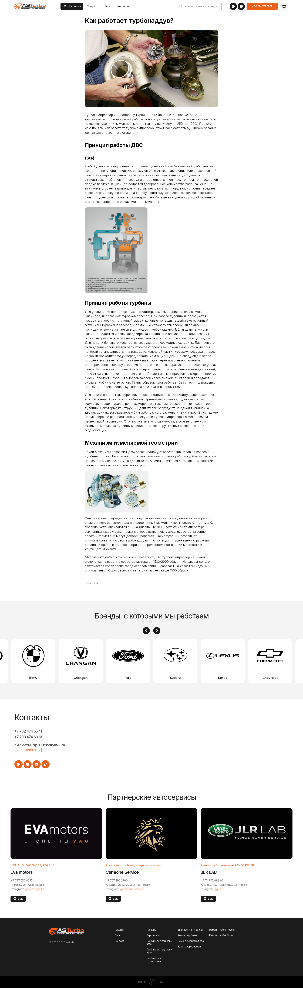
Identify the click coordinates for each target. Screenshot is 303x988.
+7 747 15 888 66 (212, 880)
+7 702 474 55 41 (28, 731)
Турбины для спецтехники (153, 960)
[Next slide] (156, 630)
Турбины (151, 929)
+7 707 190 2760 (117, 880)
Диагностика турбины (190, 929)
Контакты (120, 940)
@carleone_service (131, 889)
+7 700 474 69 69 (28, 737)
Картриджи (152, 935)
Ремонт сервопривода (191, 940)
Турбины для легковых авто (159, 942)
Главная (119, 929)
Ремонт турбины (187, 935)
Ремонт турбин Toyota (222, 929)
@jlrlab (219, 889)
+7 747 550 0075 (22, 880)
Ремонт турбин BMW (221, 935)
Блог (117, 935)
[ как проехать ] (28, 750)
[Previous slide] (146, 630)
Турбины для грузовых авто (159, 951)
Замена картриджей (189, 946)
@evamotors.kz (34, 889)
